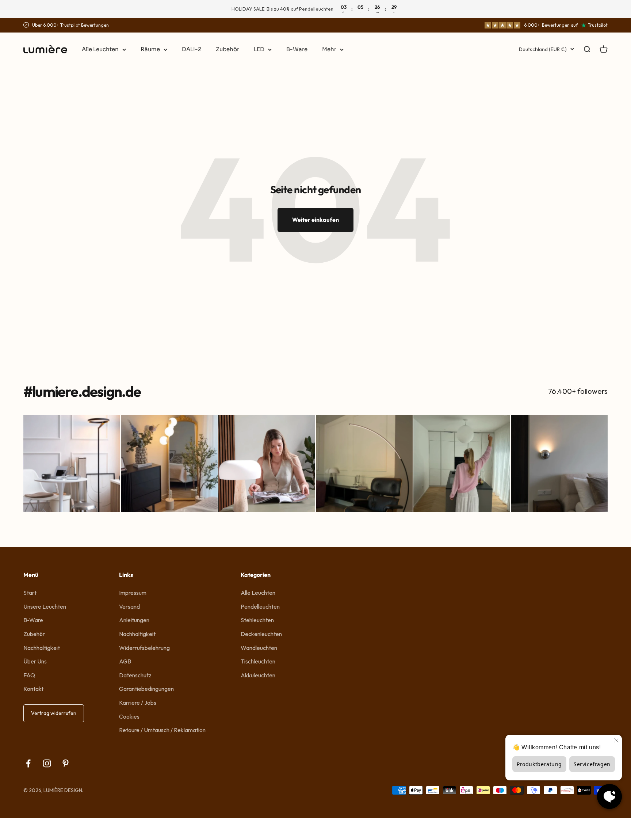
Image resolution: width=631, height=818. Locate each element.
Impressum (132, 592)
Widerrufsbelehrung (144, 647)
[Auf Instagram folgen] (47, 763)
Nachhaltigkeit (41, 647)
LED (259, 49)
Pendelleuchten (260, 606)
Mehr (329, 49)
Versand (129, 606)
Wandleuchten (259, 647)
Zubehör (227, 49)
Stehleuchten (257, 620)
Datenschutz (135, 675)
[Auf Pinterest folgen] (65, 763)
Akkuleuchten (258, 675)
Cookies (129, 716)
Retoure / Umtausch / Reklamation (162, 730)
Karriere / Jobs (137, 702)
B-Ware (296, 49)
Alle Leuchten (100, 49)
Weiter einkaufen (315, 219)
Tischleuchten (258, 661)
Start (30, 592)
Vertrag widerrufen (53, 713)
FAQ (29, 675)
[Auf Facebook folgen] (28, 763)
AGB (125, 661)
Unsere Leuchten (44, 606)
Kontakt (33, 688)
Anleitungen (134, 620)
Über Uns (35, 661)
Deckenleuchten (261, 634)
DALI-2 (191, 49)
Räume (150, 49)
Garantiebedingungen (146, 688)
